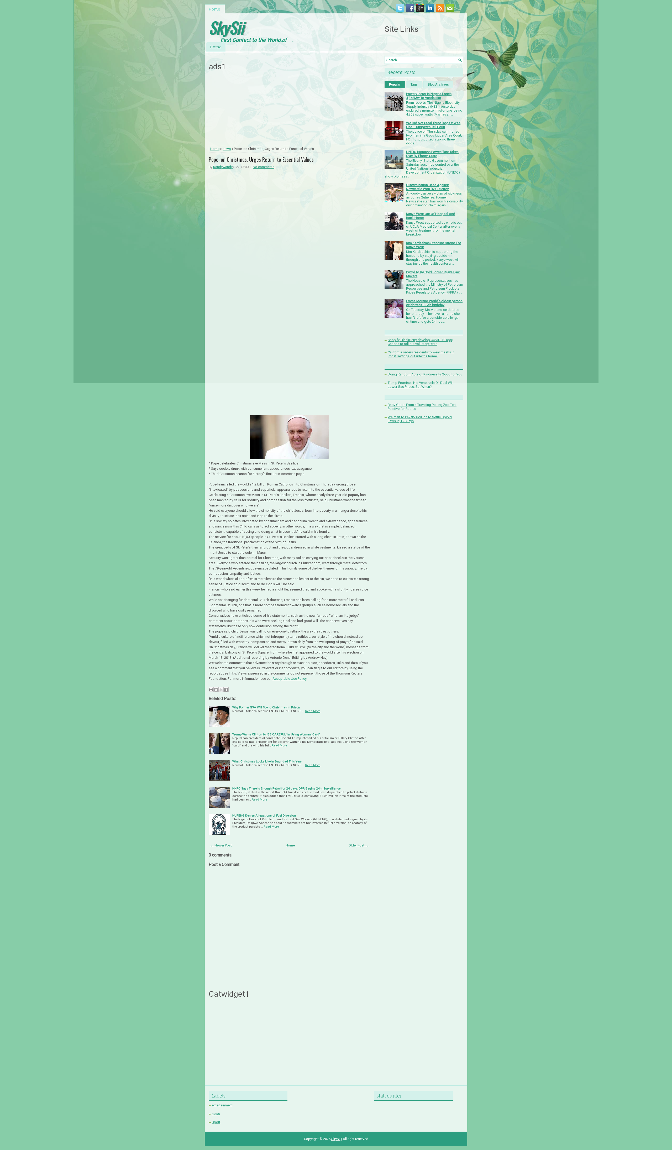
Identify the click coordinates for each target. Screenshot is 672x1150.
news (227, 149)
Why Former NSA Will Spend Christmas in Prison (266, 707)
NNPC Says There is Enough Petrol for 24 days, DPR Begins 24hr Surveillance (286, 788)
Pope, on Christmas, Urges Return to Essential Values (261, 159)
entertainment (222, 1105)
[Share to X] (221, 689)
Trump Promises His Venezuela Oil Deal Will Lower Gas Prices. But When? (420, 385)
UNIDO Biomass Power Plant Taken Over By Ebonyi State (432, 154)
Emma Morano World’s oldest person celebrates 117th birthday (434, 303)
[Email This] (211, 689)
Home (214, 9)
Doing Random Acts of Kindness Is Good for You (425, 374)
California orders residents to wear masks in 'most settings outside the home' (421, 354)
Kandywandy (223, 167)
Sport (216, 1122)
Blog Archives (438, 84)
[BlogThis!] (216, 689)
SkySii (226, 27)
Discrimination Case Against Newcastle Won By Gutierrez (427, 187)
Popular (395, 84)
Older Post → (359, 845)
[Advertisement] (289, 109)
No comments (263, 167)
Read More (312, 711)
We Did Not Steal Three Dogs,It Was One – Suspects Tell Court (433, 125)
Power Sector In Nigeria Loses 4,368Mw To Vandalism (429, 96)
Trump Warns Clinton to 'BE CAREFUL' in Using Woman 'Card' (276, 734)
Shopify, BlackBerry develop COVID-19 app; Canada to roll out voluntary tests (420, 342)
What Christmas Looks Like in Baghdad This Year (267, 761)
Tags (414, 84)
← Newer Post (221, 845)
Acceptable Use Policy (289, 679)
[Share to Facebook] (226, 689)
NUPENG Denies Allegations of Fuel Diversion (264, 815)
